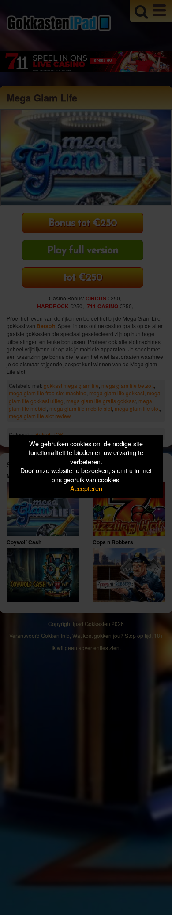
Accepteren (86, 488)
